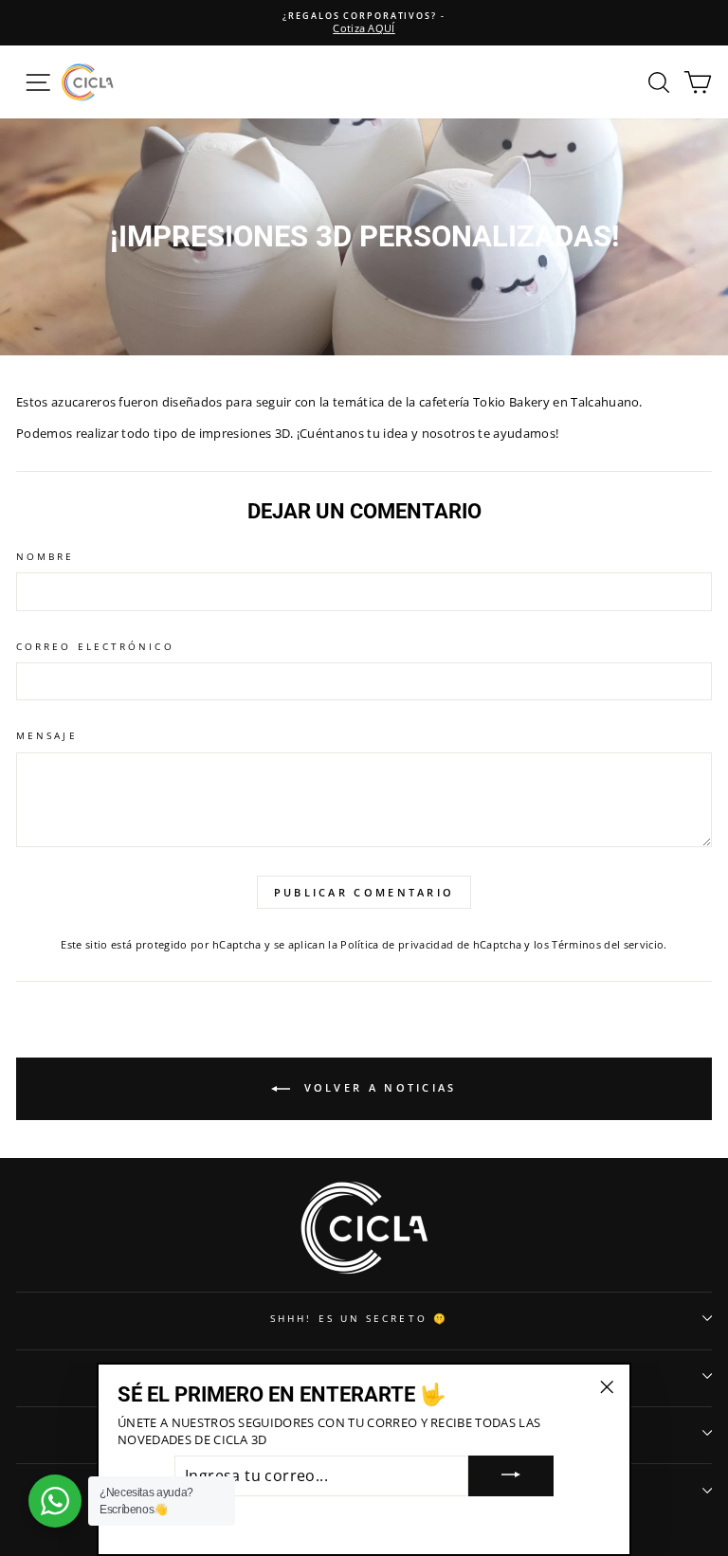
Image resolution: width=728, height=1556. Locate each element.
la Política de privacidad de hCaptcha (426, 944)
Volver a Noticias (377, 1087)
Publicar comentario (364, 892)
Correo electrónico (95, 646)
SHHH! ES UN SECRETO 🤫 (359, 1318)
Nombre (45, 556)
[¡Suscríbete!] (511, 1476)
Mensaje (47, 735)
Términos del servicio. (609, 944)
